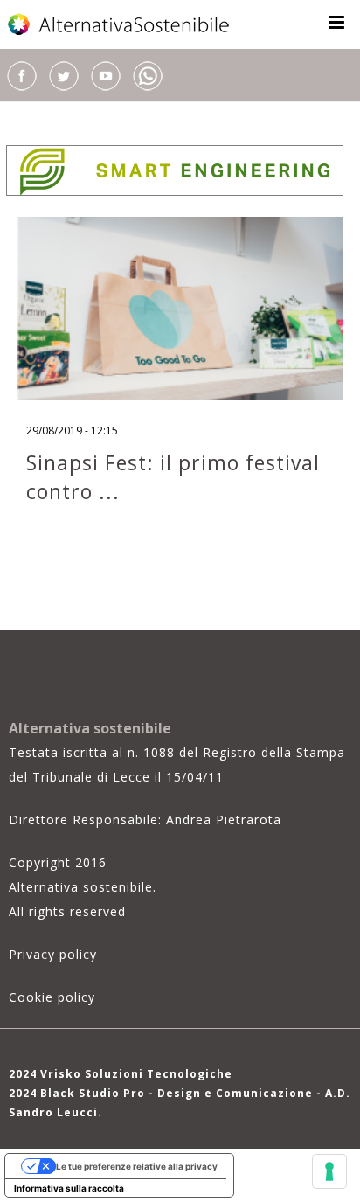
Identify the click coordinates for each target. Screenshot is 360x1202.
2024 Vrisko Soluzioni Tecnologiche (120, 1074)
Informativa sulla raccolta (69, 1188)
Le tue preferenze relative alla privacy (137, 1166)
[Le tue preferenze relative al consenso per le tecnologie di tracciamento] (329, 1171)
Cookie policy (52, 997)
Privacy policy (53, 954)
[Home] (119, 24)
